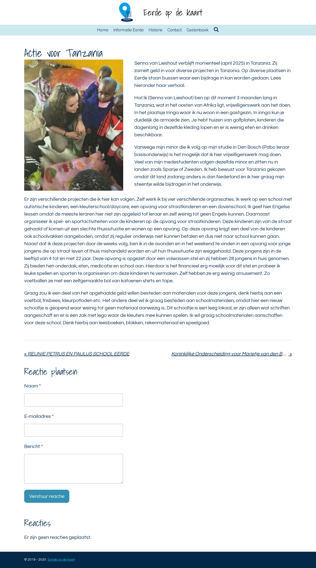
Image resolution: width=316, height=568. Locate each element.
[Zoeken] (216, 29)
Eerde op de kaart (172, 12)
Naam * (32, 386)
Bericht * (33, 446)
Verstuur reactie (46, 496)
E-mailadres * (39, 416)
